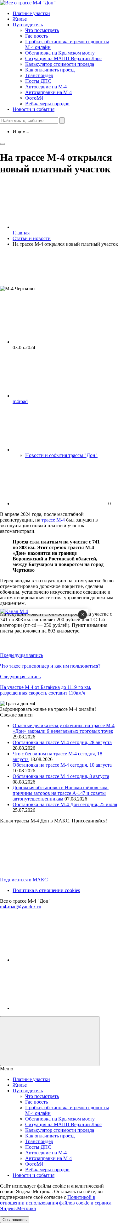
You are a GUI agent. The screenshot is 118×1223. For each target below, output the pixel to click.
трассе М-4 (53, 519)
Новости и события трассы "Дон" (61, 455)
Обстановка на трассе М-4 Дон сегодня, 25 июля (65, 804)
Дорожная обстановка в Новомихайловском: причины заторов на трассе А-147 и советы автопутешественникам (61, 793)
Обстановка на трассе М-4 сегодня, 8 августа (61, 776)
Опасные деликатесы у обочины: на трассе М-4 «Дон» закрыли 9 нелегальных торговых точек (64, 728)
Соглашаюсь (15, 1219)
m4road (20, 401)
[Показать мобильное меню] (2, 144)
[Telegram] (60, 960)
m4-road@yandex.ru (20, 906)
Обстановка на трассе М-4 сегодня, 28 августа (62, 742)
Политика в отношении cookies (46, 890)
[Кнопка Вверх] (49, 1041)
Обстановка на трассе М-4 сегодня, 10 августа (62, 765)
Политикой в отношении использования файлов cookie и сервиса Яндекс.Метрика (55, 1202)
